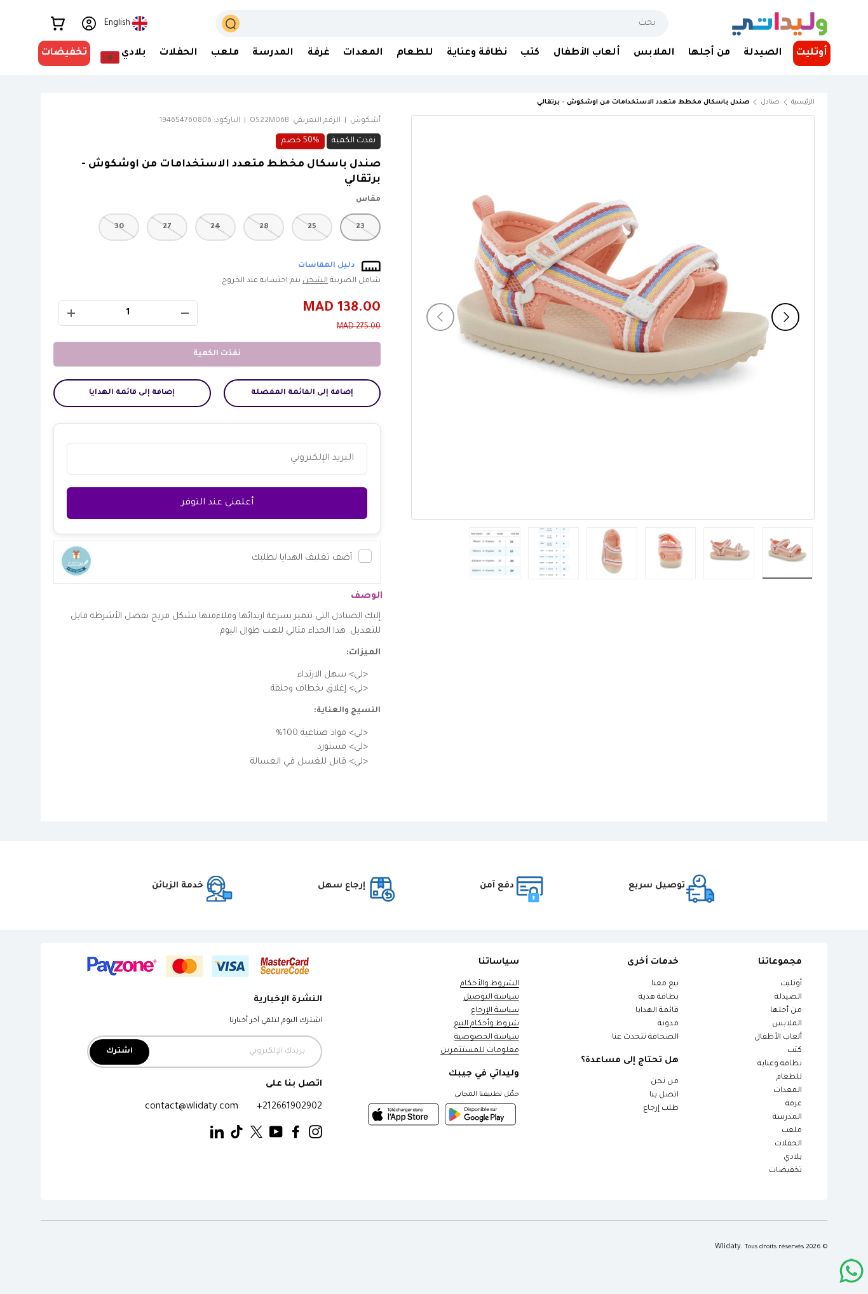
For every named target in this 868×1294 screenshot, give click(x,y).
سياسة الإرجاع (495, 1011)
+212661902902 (289, 1107)
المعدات (363, 53)
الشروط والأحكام (489, 984)
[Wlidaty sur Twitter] (256, 1132)
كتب (529, 53)
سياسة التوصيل (491, 998)
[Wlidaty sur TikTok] (236, 1132)
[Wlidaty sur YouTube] (276, 1132)
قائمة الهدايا (657, 1011)
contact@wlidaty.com (191, 1107)
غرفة (319, 53)
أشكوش (365, 121)
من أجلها (709, 53)
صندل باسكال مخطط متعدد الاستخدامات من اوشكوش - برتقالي (678, 102)
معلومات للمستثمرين (479, 1051)
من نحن (665, 1082)
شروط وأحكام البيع (486, 1024)
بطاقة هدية (659, 998)
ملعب (225, 53)
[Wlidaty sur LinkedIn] (217, 1132)
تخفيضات (64, 53)
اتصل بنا (664, 1095)
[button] (58, 23)
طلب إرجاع (661, 1109)
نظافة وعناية (477, 53)
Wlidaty (728, 1247)
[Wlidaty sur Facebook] (295, 1132)
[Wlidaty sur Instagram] (315, 1132)
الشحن (315, 281)
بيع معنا (665, 984)
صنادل (770, 102)
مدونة (668, 1024)
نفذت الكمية (217, 354)
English (117, 23)
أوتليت (811, 53)
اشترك (119, 1052)
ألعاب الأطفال (586, 53)
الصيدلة (762, 53)
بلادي (133, 53)
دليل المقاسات (326, 266)
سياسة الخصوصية (486, 1038)
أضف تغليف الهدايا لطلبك (302, 558)
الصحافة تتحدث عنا (645, 1038)
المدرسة (273, 53)
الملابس (654, 53)
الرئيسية (803, 102)
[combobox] (441, 23)
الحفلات (178, 53)
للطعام (415, 53)
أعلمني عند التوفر (217, 503)
